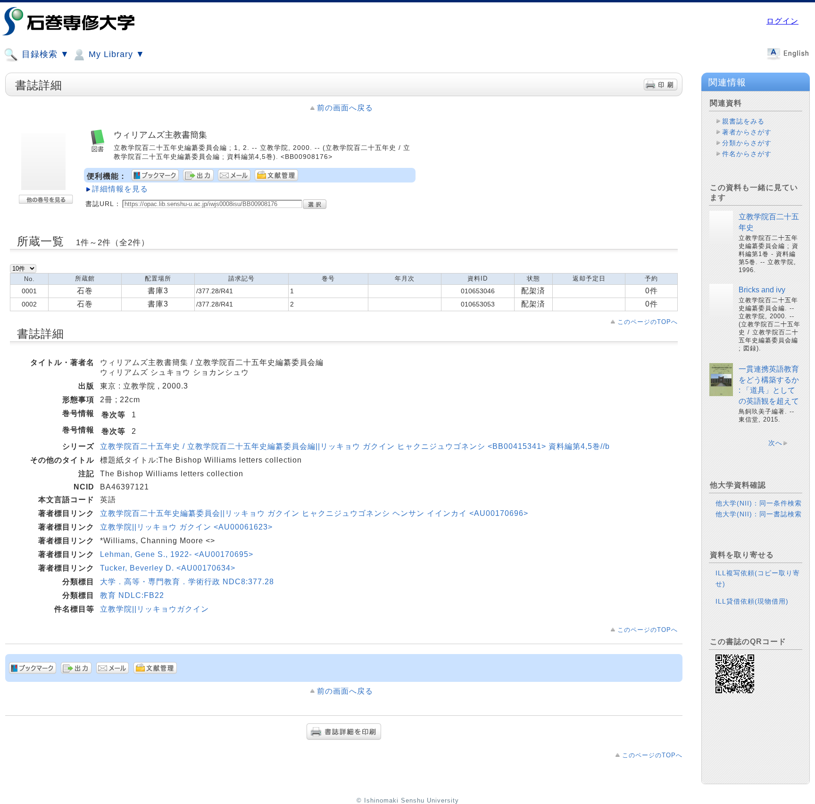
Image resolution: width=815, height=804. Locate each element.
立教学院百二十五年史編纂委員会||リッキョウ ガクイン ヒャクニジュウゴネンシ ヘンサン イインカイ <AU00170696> (314, 513)
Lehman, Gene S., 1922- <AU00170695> (176, 554)
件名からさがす (747, 153)
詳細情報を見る (120, 189)
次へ (775, 443)
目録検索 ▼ (44, 54)
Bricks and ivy (762, 290)
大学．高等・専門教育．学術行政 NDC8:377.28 (187, 582)
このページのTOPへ (647, 321)
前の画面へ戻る (345, 108)
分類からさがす (747, 143)
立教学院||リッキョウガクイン (154, 609)
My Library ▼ (115, 54)
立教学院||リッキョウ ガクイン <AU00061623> (186, 527)
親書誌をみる (743, 121)
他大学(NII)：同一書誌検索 (758, 514)
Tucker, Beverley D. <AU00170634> (167, 568)
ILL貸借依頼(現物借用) (752, 601)
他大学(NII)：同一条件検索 (758, 503)
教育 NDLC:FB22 (132, 595)
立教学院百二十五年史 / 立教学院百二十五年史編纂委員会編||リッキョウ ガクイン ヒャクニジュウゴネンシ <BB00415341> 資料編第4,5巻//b (355, 446)
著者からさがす (747, 132)
